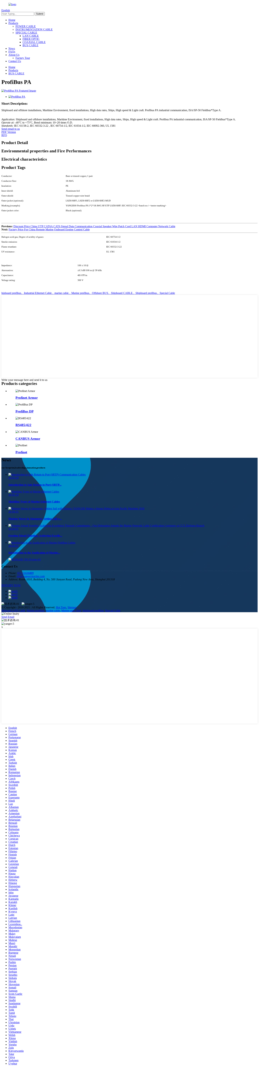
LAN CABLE (31, 35)
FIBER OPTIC (31, 38)
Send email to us (10, 128)
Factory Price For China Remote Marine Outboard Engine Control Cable (49, 229)
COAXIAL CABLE (34, 42)
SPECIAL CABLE (26, 32)
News (11, 48)
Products (13, 23)
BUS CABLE (30, 45)
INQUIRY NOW (11, 585)
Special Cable (113, 610)
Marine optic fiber (71, 610)
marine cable (53, 610)
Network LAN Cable (13, 610)
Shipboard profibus (93, 610)
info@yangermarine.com (31, 576)
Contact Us (14, 61)
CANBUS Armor (28, 438)
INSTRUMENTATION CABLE (34, 29)
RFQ (4, 135)
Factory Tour (23, 57)
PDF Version (8, 132)
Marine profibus (35, 610)
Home (11, 19)
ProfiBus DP (25, 411)
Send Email (7, 616)
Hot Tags (61, 607)
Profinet (21, 452)
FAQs (11, 51)
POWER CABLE (26, 26)
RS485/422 (23, 425)
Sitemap (71, 607)
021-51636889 (25, 573)
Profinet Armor (27, 398)
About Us (13, 54)
